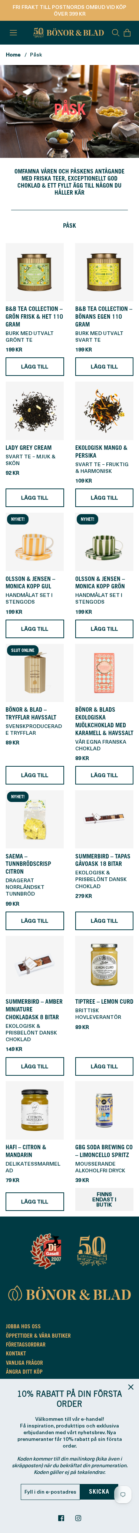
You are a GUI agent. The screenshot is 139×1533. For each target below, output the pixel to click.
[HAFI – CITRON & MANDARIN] (35, 1110)
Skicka (99, 1492)
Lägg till (34, 366)
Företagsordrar (26, 1345)
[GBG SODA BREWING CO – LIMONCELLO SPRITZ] (104, 1110)
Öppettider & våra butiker (38, 1336)
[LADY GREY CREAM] (35, 410)
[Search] (115, 33)
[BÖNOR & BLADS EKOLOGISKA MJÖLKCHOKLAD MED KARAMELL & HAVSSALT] (104, 673)
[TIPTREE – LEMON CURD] (104, 965)
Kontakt (16, 1354)
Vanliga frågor (24, 1363)
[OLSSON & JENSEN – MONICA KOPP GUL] (35, 542)
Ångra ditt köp (24, 1372)
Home (13, 54)
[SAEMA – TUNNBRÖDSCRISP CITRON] (35, 819)
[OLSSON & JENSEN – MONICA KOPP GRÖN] (104, 542)
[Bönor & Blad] (67, 32)
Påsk (36, 54)
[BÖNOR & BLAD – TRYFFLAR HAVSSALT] (35, 673)
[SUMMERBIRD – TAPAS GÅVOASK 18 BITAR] (104, 819)
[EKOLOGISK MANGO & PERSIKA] (104, 410)
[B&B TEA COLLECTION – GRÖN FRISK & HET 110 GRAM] (35, 272)
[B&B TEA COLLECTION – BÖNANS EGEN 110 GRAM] (104, 272)
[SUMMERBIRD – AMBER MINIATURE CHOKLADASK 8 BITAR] (35, 965)
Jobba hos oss (23, 1327)
